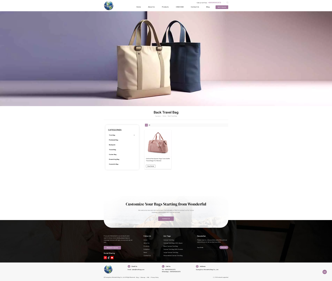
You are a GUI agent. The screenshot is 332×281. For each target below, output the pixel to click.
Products (165, 7)
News (145, 252)
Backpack (112, 145)
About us (151, 7)
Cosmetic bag (113, 164)
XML (148, 277)
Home (138, 7)
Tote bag (112, 135)
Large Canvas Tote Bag (170, 252)
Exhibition (147, 249)
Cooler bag (112, 154)
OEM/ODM (180, 7)
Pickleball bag (113, 140)
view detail (150, 166)
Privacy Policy (155, 277)
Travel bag (112, 149)
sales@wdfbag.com (138, 269)
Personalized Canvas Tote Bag (173, 255)
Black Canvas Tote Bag (170, 246)
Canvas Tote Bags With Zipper (173, 243)
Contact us (195, 7)
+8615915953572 (214, 3)
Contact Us (166, 218)
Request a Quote (112, 247)
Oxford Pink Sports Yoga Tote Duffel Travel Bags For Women (158, 159)
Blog (207, 7)
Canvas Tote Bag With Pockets (173, 249)
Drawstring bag (114, 159)
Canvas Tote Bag (168, 240)
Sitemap (143, 277)
